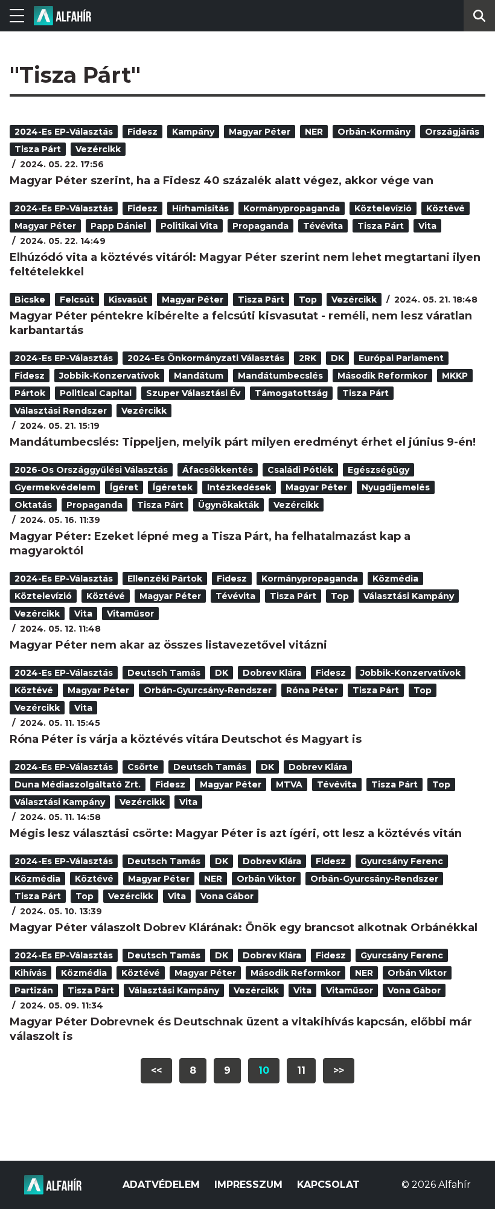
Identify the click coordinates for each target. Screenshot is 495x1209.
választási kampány (408, 596)
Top (308, 299)
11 (301, 1070)
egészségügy (378, 469)
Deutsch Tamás (163, 672)
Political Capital (96, 393)
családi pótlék (300, 469)
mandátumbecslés (280, 375)
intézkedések (239, 487)
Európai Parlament (401, 358)
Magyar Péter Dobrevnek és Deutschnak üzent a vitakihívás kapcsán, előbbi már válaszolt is (241, 1029)
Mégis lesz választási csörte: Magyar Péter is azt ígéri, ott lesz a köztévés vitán (236, 833)
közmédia (395, 578)
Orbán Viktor (266, 878)
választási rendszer (60, 410)
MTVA (289, 784)
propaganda (260, 225)
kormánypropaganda (291, 208)
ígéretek (173, 487)
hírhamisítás (200, 208)
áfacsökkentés (217, 469)
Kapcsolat (328, 1184)
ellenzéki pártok (164, 578)
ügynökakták (228, 504)
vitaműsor (130, 613)
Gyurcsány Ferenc (401, 861)
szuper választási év (193, 393)
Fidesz (142, 131)
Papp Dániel (118, 225)
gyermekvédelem (54, 487)
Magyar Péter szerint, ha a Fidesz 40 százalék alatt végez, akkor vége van (221, 180)
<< (156, 1070)
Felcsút (77, 299)
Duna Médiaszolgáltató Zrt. (77, 784)
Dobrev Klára (272, 672)
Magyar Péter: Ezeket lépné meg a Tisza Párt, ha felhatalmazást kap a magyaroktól (210, 543)
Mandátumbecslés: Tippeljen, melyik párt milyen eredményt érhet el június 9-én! (243, 442)
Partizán (33, 990)
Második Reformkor (382, 375)
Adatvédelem (161, 1184)
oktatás (33, 504)
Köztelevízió (383, 208)
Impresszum (248, 1184)
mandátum (198, 375)
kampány (193, 131)
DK (337, 358)
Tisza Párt (37, 149)
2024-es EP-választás (63, 131)
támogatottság (291, 393)
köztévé (445, 208)
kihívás (30, 972)
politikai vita (189, 225)
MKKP (455, 375)
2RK (307, 358)
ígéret (124, 487)
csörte (143, 767)
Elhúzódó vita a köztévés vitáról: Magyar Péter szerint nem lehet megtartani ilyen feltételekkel (245, 264)
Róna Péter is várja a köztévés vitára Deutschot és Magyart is (186, 739)
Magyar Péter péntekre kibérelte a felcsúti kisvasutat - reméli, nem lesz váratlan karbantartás (241, 323)
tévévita (323, 225)
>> (338, 1070)
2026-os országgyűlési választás (91, 469)
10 (263, 1070)
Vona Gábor (227, 896)
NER (314, 131)
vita (427, 225)
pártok (29, 393)
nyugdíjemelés (396, 487)
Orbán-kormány (373, 131)
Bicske (29, 299)
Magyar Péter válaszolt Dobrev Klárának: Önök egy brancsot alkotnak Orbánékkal (243, 927)
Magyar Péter (259, 131)
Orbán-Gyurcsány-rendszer (208, 690)
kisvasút (128, 299)
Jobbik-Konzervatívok (109, 375)
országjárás (452, 131)
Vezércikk (98, 149)
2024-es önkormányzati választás (205, 358)
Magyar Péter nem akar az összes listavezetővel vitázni (168, 645)
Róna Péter (312, 690)
